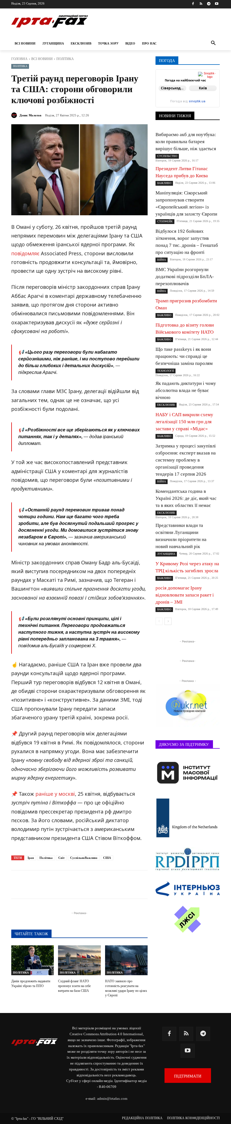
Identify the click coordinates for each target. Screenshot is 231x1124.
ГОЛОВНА (19, 59)
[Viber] (95, 884)
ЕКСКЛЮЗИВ (166, 404)
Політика (46, 857)
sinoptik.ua (197, 101)
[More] (148, 884)
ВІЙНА (161, 259)
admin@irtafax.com (112, 1098)
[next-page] (168, 621)
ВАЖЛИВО (164, 183)
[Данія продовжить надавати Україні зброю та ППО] (32, 960)
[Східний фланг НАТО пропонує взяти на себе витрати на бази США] (79, 960)
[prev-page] (159, 621)
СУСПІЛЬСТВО (167, 156)
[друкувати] (134, 884)
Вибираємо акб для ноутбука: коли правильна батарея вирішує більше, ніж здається (186, 141)
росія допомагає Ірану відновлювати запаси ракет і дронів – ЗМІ (185, 595)
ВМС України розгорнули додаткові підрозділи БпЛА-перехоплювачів (185, 276)
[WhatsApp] (108, 884)
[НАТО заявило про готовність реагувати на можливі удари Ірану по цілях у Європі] (126, 960)
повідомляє (25, 253)
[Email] (121, 884)
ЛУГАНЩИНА (166, 553)
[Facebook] (193, 4)
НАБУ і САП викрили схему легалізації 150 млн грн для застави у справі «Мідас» (184, 421)
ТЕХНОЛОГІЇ (165, 370)
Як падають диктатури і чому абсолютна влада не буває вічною (186, 390)
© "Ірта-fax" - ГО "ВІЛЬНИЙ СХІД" (37, 1119)
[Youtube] (216, 4)
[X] (82, 884)
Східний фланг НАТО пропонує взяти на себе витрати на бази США (74, 986)
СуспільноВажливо (83, 857)
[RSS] (201, 4)
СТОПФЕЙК (165, 221)
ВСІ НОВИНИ (42, 59)
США (107, 857)
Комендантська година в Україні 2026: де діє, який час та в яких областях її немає (186, 498)
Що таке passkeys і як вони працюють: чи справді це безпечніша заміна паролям (184, 356)
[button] (213, 43)
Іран (31, 857)
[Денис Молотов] (15, 115)
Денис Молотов (30, 115)
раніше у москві (55, 793)
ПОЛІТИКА (65, 59)
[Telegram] (208, 4)
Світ (61, 857)
